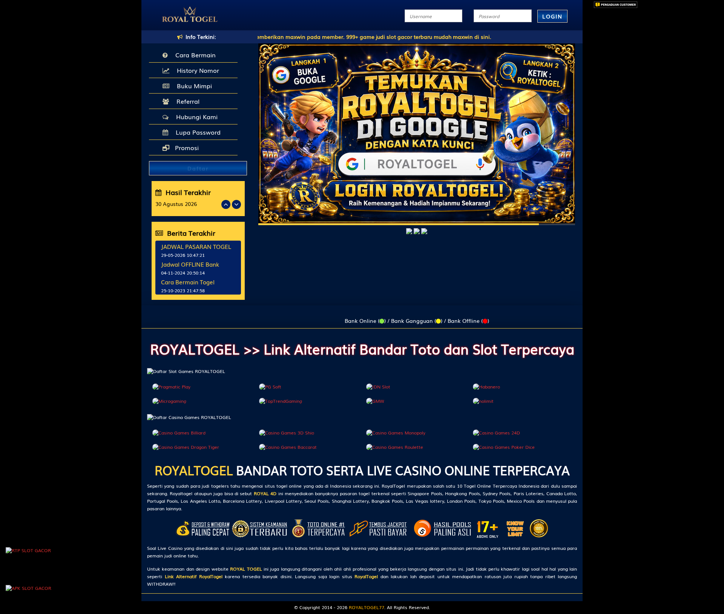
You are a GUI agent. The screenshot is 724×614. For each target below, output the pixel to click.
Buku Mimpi (192, 85)
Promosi (186, 147)
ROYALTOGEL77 (366, 607)
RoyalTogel (366, 576)
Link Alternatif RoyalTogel (193, 576)
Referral (186, 101)
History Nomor (196, 70)
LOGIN (552, 16)
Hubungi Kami (195, 116)
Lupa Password (196, 132)
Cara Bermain (194, 54)
